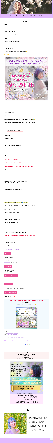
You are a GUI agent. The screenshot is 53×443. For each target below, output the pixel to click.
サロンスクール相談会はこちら (11, 275)
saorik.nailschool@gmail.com (12, 333)
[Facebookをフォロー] (23, 344)
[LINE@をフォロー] (29, 344)
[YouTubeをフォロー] (27, 344)
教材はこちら (7, 253)
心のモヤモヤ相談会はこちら (10, 292)
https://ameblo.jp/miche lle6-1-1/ (13, 335)
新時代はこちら (8, 266)
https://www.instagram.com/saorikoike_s (17, 337)
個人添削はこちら (8, 284)
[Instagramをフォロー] (25, 344)
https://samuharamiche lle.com (12, 334)
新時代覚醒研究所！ (7, 262)
